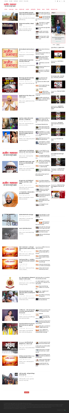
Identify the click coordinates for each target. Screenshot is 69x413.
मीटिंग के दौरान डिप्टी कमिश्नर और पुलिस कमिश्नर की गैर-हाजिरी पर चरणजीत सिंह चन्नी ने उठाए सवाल (27, 293)
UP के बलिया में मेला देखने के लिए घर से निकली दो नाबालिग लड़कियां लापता (43, 157)
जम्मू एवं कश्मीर (22, 376)
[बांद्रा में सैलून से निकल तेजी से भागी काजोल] (58, 25)
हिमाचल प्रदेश (22, 81)
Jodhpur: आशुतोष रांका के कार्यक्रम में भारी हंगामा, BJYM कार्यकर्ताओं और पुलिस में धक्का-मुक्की (42, 331)
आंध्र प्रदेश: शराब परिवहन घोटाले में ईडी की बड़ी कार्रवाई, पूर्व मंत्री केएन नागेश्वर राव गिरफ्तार (43, 322)
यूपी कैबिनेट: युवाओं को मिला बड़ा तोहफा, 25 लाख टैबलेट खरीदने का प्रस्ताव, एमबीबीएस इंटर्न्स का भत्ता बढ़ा (43, 99)
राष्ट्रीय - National (22, 52)
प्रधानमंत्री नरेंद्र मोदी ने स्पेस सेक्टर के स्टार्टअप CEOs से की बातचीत (42, 364)
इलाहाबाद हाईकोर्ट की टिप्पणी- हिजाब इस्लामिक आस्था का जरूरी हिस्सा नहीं (44, 200)
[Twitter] (57, 1)
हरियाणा (21, 26)
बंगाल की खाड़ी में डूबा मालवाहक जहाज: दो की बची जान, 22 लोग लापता (43, 317)
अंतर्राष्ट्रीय (21, 185)
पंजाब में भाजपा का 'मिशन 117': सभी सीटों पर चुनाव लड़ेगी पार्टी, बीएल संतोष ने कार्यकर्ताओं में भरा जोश (27, 261)
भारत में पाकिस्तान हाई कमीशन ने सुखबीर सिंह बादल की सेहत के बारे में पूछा (43, 182)
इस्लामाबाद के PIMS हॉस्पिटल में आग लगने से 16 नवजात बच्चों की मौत (44, 71)
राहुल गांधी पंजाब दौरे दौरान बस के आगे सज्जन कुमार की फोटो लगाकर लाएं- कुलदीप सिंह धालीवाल (27, 325)
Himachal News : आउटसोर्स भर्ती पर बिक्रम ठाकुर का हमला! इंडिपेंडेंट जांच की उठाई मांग (57, 107)
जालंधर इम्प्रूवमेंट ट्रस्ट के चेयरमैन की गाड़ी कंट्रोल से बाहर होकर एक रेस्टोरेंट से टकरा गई (44, 195)
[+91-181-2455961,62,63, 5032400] (62, 1)
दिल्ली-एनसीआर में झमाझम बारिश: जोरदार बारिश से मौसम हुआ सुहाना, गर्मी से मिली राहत (43, 128)
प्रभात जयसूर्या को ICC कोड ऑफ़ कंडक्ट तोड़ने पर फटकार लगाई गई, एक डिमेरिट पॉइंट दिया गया (44, 143)
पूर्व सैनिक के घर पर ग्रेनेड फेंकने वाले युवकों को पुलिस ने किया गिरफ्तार (44, 190)
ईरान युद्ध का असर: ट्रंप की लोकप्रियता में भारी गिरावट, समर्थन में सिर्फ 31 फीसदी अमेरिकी (26, 182)
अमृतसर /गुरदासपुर (22, 328)
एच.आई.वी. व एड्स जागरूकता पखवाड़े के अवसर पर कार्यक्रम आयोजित (42, 32)
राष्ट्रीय (21, 314)
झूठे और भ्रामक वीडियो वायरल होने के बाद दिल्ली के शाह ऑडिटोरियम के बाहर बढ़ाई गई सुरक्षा (43, 356)
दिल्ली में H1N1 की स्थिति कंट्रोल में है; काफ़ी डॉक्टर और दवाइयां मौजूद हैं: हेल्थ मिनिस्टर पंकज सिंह (44, 162)
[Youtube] (60, 1)
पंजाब (21, 63)
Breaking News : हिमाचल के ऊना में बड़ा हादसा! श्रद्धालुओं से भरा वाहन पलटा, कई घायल (57, 186)
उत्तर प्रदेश (21, 121)
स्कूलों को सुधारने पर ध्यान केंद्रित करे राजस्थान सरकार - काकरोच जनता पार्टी (43, 351)
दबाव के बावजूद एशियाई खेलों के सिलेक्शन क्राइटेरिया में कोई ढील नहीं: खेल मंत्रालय (42, 257)
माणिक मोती (41, 219)
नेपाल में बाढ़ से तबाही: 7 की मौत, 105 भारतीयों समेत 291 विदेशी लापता (44, 37)
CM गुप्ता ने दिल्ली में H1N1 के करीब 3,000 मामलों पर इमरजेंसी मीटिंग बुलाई (44, 152)
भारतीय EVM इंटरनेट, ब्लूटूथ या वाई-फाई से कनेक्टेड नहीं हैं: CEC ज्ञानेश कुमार (42, 252)
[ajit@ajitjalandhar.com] (64, 1)
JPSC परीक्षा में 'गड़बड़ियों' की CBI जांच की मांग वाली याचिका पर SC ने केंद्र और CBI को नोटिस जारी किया (43, 282)
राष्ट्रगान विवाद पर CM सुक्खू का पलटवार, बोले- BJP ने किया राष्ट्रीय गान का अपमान (42, 24)
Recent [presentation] (58, 44)
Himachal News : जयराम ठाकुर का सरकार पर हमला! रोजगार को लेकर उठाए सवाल (57, 124)
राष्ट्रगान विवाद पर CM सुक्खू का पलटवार (57, 47)
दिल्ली (21, 136)
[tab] (54, 45)
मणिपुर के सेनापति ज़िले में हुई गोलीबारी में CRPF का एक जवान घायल (42, 287)
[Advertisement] (22, 45)
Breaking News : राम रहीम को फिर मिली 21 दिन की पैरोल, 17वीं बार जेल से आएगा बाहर (57, 170)
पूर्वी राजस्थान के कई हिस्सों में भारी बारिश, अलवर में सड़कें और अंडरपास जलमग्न (44, 170)
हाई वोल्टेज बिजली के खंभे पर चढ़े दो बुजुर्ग (26, 214)
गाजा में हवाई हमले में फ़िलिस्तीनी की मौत (42, 124)
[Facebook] (55, 1)
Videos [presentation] (54, 44)
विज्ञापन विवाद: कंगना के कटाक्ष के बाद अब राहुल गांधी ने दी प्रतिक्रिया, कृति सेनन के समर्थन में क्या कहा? (26, 133)
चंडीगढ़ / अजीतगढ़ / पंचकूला (23, 264)
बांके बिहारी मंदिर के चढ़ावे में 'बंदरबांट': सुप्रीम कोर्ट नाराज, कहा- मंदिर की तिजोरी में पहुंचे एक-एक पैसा (26, 163)
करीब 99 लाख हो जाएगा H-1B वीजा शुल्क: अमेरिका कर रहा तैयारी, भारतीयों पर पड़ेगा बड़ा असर (26, 248)
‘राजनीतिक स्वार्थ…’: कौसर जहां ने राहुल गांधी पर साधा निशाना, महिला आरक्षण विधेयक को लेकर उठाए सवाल (26, 311)
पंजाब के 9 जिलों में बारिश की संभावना (25, 228)
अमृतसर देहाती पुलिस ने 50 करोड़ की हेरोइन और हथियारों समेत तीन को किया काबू (42, 216)
